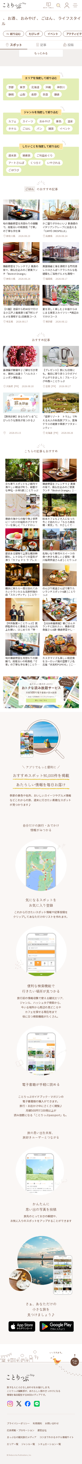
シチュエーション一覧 (49, 1444)
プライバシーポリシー (18, 1423)
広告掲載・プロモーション (20, 1430)
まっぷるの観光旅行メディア (21, 1437)
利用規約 (37, 1423)
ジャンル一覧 (28, 1444)
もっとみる (41, 53)
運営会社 (42, 1430)
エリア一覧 (12, 1444)
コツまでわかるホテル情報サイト (56, 1437)
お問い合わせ (52, 1423)
